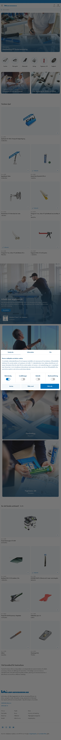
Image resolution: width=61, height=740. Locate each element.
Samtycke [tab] (10, 352)
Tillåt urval (30, 386)
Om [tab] (50, 352)
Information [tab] (30, 352)
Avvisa (11, 386)
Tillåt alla (49, 386)
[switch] (23, 379)
